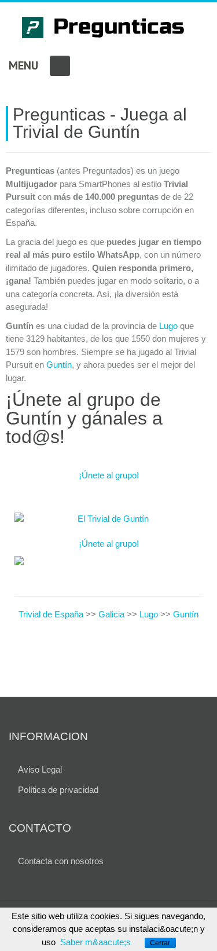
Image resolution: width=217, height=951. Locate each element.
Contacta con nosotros (61, 861)
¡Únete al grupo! (109, 475)
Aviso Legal (40, 769)
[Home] (109, 29)
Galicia (111, 614)
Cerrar (160, 943)
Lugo (168, 326)
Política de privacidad (58, 790)
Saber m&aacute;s (95, 942)
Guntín (59, 365)
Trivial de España (52, 614)
